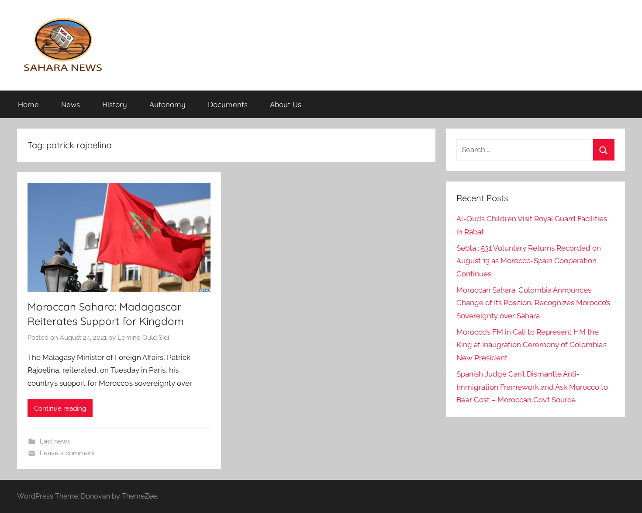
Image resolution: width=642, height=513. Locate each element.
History (114, 104)
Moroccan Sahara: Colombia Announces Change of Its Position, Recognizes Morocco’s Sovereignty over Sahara (533, 303)
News (70, 104)
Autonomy (167, 104)
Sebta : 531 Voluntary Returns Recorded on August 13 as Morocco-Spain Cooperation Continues (528, 261)
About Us (285, 104)
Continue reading (60, 408)
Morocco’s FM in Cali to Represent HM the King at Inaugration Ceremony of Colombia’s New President (531, 345)
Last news (55, 441)
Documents (228, 104)
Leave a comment (67, 453)
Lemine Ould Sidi (143, 338)
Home (28, 104)
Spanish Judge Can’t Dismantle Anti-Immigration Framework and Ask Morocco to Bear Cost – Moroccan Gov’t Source (532, 387)
